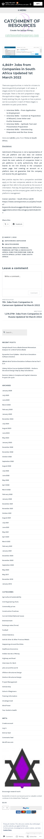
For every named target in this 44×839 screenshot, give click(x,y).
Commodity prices (8, 606)
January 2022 (7, 499)
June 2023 (6, 433)
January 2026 (7, 391)
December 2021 (7, 504)
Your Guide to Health (9, 710)
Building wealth (11, 248)
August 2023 (6, 428)
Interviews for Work (9, 663)
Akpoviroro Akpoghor (15, 241)
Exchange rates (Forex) (10, 625)
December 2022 (7, 447)
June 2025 (5, 400)
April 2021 (5, 537)
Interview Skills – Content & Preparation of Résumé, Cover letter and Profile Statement (24, 118)
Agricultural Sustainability (11, 597)
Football (5, 630)
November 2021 (7, 508)
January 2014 (7, 584)
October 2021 (6, 513)
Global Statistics (8, 635)
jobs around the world (10, 668)
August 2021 (6, 518)
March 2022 (6, 490)
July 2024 (5, 424)
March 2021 (6, 541)
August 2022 (6, 466)
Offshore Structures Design (12, 672)
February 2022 (7, 494)
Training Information (9, 696)
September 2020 (8, 565)
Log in (4, 728)
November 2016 (7, 579)
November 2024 (7, 419)
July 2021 (5, 523)
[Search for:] (14, 332)
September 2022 (8, 461)
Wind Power (6, 705)
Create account (7, 723)
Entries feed (6, 733)
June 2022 (5, 475)
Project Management (9, 682)
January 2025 (7, 414)
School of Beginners (9, 691)
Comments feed (7, 737)
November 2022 (7, 452)
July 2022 (5, 471)
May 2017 (5, 574)
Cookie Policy (7, 830)
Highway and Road (8, 658)
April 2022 (5, 485)
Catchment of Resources (22, 23)
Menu (23, 10)
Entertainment (7, 621)
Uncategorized (12, 244)
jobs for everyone (17, 252)
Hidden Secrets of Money (11, 654)
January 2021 (7, 551)
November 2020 (7, 560)
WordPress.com (7, 742)
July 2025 (5, 395)
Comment (34, 293)
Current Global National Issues (13, 616)
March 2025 (6, 405)
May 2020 (5, 570)
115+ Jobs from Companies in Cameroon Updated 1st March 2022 (21, 303)
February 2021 (7, 546)
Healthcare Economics (10, 649)
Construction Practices (10, 611)
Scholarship (6, 687)
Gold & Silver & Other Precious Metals (15, 639)
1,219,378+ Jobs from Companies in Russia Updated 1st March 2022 (23, 314)
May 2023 (5, 438)
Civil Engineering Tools (10, 602)
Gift (38, 4)
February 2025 (7, 409)
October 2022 (7, 457)
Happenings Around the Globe (12, 644)
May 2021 (5, 532)
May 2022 (5, 480)
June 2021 (5, 527)
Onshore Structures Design (11, 677)
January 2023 (7, 442)
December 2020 (7, 556)
